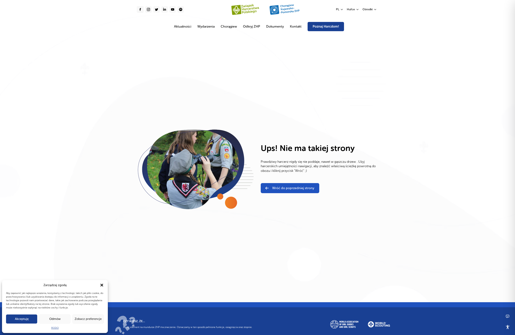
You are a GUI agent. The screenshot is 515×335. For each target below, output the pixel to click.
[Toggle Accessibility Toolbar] (508, 327)
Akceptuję (22, 319)
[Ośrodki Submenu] (375, 9)
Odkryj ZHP (251, 26)
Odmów (55, 319)
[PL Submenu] (342, 9)
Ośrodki (368, 9)
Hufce (351, 9)
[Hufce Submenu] (357, 9)
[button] (102, 285)
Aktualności (182, 26)
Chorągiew (229, 26)
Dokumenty (275, 26)
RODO (55, 328)
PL (337, 9)
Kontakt (296, 26)
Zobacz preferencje (88, 319)
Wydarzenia (206, 26)
